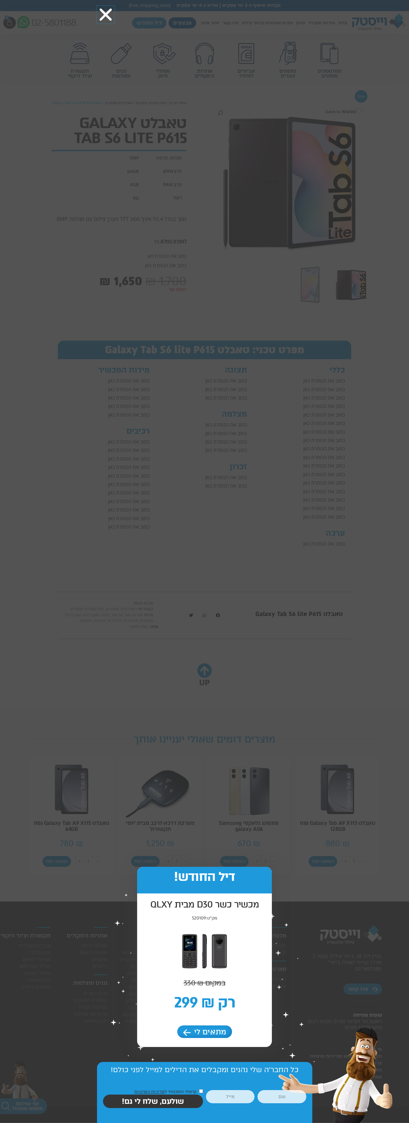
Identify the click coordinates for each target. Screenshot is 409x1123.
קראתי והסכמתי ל (166, 1091)
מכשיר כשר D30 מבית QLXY (204, 904)
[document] (204, 561)
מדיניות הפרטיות (149, 1091)
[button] (105, 14)
